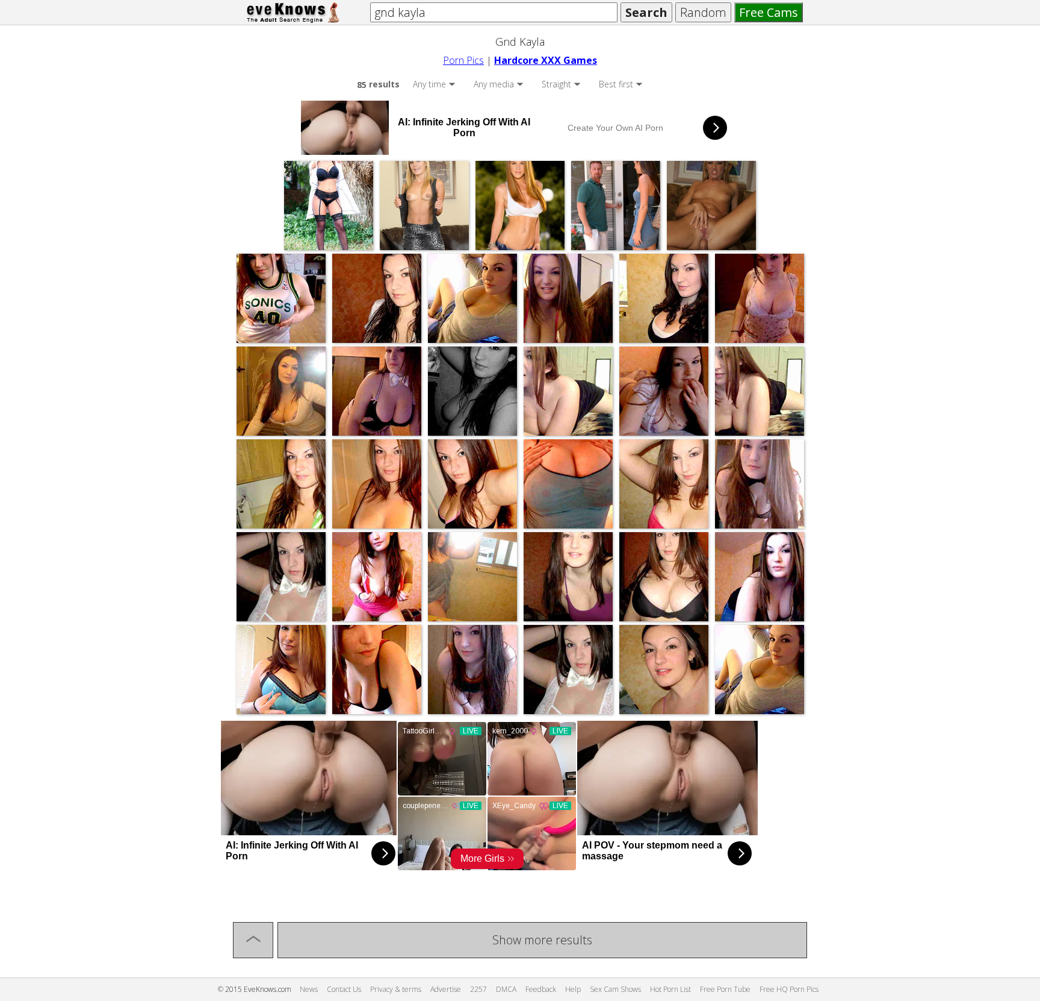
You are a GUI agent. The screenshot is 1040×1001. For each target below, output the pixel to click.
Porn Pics (463, 60)
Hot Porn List (670, 989)
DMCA (506, 989)
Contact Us (344, 989)
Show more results (542, 940)
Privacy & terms (395, 989)
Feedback (540, 989)
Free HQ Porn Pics (789, 989)
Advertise (445, 989)
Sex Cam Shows (615, 989)
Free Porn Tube (725, 989)
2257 (478, 989)
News (309, 989)
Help (573, 989)
